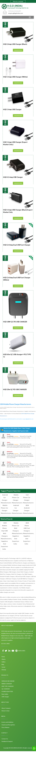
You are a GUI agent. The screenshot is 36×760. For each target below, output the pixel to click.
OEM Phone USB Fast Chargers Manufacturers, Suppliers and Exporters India (28, 533)
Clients (3, 659)
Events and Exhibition (7, 722)
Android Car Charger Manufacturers (6, 498)
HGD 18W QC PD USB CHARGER (15, 322)
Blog (2, 664)
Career (3, 667)
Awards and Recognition (8, 724)
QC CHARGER (5, 689)
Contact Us (4, 738)
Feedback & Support (7, 741)
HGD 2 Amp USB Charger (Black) (15, 44)
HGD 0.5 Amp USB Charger (13, 177)
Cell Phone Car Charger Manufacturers (28, 498)
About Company (5, 708)
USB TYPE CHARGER (7, 686)
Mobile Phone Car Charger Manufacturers (6, 509)
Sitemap (3, 669)
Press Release (5, 727)
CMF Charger (5, 696)
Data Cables (4, 694)
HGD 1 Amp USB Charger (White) (15, 77)
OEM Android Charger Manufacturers (28, 509)
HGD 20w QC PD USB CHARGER (15, 389)
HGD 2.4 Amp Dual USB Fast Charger (16, 245)
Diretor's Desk (5, 710)
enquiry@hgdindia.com (27, 419)
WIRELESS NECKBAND (7, 681)
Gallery (3, 662)
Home (3, 656)
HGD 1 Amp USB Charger (12, 109)
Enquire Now (18, 50)
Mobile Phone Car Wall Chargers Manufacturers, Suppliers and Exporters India (17, 533)
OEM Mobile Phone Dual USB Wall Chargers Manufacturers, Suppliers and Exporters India (6, 536)
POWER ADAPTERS (7, 691)
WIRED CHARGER (6, 683)
